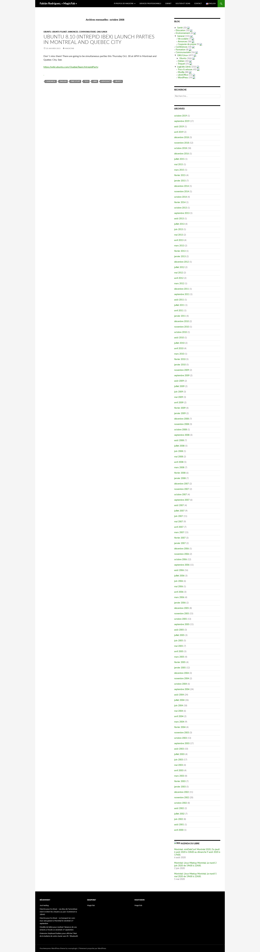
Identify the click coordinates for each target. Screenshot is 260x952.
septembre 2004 (181, 689)
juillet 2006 (179, 576)
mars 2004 (179, 722)
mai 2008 (178, 457)
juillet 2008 (179, 446)
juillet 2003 (179, 754)
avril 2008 (178, 462)
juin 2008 (178, 451)
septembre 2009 (181, 376)
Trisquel (181, 64)
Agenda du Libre (190, 844)
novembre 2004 (181, 679)
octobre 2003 (180, 738)
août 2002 (179, 808)
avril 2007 (178, 527)
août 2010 (179, 338)
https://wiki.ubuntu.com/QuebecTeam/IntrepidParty (70, 67)
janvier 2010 (180, 365)
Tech (86, 81)
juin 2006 (178, 581)
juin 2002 (178, 819)
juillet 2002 (179, 814)
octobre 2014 (180, 197)
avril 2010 (178, 348)
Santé (180, 28)
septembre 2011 (181, 294)
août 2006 (179, 570)
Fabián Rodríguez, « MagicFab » (58, 3)
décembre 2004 (181, 673)
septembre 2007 (181, 500)
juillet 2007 (179, 511)
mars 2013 (179, 246)
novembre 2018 (181, 143)
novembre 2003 (181, 733)
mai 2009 (178, 397)
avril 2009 (178, 403)
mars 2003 (179, 776)
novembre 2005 (181, 614)
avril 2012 (178, 278)
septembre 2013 (181, 213)
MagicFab (69, 48)
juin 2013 (178, 229)
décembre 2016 (181, 154)
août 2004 (179, 695)
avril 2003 (178, 771)
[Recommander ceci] (43, 74)
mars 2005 (179, 657)
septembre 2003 (181, 743)
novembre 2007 (181, 489)
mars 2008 (179, 468)
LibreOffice (183, 75)
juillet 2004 (179, 700)
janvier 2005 (180, 668)
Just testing (44, 905)
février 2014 (180, 202)
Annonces (73, 32)
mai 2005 (178, 646)
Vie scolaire (183, 39)
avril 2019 (178, 132)
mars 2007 (179, 532)
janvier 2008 (180, 478)
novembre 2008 (181, 424)
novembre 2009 (181, 370)
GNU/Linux (102, 32)
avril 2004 (178, 716)
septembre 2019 (181, 121)
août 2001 (179, 825)
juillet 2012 (179, 267)
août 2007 (179, 505)
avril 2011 (178, 311)
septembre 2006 (181, 565)
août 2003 (179, 749)
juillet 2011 (179, 305)
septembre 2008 (181, 435)
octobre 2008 (180, 430)
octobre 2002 (180, 803)
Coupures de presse (187, 44)
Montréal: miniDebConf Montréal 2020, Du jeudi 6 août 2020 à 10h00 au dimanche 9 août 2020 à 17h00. (197, 852)
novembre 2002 (181, 798)
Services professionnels (150, 3)
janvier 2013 (180, 257)
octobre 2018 (180, 148)
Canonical (51, 81)
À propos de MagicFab (123, 3)
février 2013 (180, 251)
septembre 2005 (181, 624)
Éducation (180, 30)
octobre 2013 (180, 208)
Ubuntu (47, 32)
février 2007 (180, 538)
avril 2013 (178, 240)
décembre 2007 (181, 484)
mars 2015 (179, 170)
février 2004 (180, 727)
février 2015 (180, 175)
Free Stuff (75, 81)
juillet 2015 (179, 159)
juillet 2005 (179, 635)
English (63, 81)
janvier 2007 (180, 543)
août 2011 (179, 300)
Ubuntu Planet (59, 32)
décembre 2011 (181, 289)
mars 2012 (179, 284)
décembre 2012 (181, 262)
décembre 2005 (181, 608)
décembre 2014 (181, 186)
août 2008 (179, 440)
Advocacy (106, 81)
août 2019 (179, 127)
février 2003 (180, 781)
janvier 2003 (180, 787)
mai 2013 (178, 235)
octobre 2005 (180, 619)
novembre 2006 (181, 554)
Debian (181, 61)
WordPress (183, 78)
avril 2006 (178, 592)
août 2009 (179, 381)
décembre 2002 (181, 792)
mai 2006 (178, 587)
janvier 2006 (180, 603)
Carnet (168, 3)
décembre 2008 (181, 419)
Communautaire (87, 32)
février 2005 (180, 662)
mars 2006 (179, 597)
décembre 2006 (181, 549)
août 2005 (179, 630)
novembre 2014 (181, 192)
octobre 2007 (180, 495)
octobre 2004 (180, 684)
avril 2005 (178, 651)
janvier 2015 (180, 181)
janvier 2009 (180, 413)
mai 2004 (178, 711)
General (180, 36)
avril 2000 (178, 830)
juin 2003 (178, 760)
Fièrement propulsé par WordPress (92, 948)
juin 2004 (178, 706)
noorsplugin (72, 948)
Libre (95, 81)
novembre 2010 (181, 327)
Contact (198, 3)
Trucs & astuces (185, 70)
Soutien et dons (183, 3)
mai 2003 (178, 765)
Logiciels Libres (184, 67)
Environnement (183, 33)
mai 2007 (178, 522)
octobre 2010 (180, 332)
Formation (180, 50)
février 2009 (180, 408)
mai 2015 (178, 165)
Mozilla (181, 72)
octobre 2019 (180, 116)
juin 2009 (178, 392)
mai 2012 (178, 273)
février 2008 (180, 473)
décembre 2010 (181, 321)
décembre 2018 (181, 137)
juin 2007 (178, 516)
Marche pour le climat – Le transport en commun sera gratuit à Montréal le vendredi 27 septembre (57, 920)
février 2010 (180, 359)
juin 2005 (178, 641)
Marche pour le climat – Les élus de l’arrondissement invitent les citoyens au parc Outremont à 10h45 (59, 911)
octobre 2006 (180, 560)
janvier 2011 (180, 316)
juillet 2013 (179, 224)
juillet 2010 (179, 343)
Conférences (181, 47)
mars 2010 (179, 354)
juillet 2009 (179, 386)
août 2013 (179, 219)
